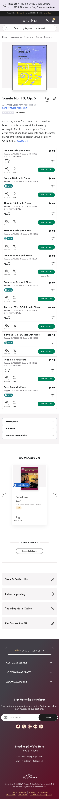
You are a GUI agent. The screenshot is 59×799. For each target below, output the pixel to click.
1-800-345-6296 (29, 750)
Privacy (32, 792)
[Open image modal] (29, 69)
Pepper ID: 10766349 (12, 310)
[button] (29, 67)
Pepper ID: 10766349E (13, 338)
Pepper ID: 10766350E (13, 390)
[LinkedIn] (41, 727)
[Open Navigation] (4, 20)
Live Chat (47, 13)
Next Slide (55, 495)
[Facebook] (18, 727)
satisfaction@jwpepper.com (29, 756)
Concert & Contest (39, 37)
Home (4, 37)
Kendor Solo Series (29, 551)
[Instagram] (30, 727)
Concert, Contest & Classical (29, 37)
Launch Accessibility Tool (41, 794)
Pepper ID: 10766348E (13, 285)
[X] (24, 727)
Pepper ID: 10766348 (12, 259)
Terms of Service (19, 792)
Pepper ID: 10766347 (12, 206)
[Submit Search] (6, 28)
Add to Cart (46, 170)
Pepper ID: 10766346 (12, 154)
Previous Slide (4, 495)
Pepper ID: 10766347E (13, 234)
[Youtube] (35, 727)
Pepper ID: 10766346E (13, 181)
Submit (48, 717)
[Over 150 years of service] (29, 651)
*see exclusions (46, 7)
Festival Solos (22, 497)
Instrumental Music (15, 37)
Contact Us (21, 13)
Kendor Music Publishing (14, 107)
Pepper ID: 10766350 (12, 363)
